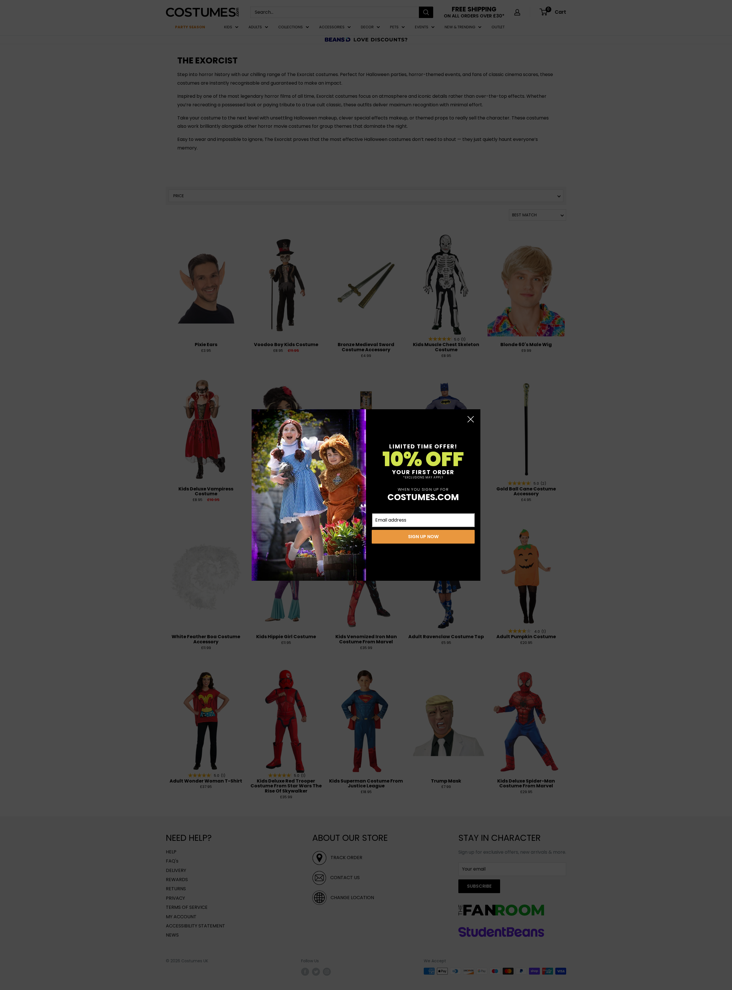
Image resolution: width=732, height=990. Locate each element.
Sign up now (423, 536)
